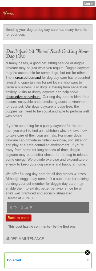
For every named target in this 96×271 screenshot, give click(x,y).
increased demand (27, 78)
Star (25, 207)
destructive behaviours (23, 97)
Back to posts (18, 218)
